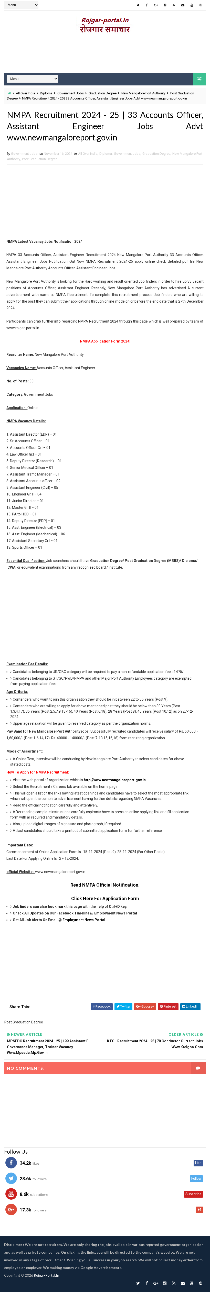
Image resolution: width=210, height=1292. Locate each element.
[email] (183, 5)
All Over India (25, 93)
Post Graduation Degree (39, 159)
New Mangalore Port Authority (143, 93)
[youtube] (192, 5)
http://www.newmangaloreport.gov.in (115, 780)
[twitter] (138, 5)
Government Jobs (70, 93)
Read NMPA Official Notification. (105, 885)
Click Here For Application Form (105, 898)
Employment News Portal (83, 920)
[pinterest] (201, 5)
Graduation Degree (103, 93)
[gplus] (156, 5)
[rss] (174, 5)
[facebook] (147, 5)
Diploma (46, 93)
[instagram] (165, 5)
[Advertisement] (105, 54)
